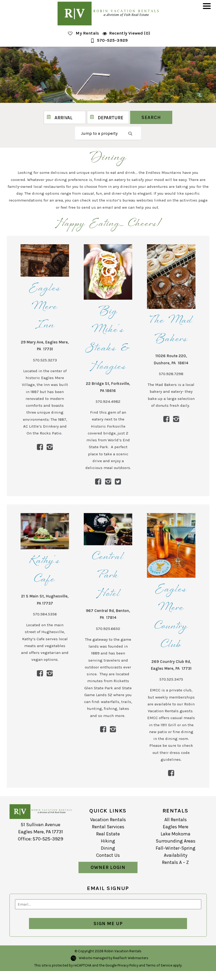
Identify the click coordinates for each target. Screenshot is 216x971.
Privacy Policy (127, 965)
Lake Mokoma (175, 834)
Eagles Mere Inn (45, 307)
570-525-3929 (112, 40)
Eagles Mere (175, 827)
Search (151, 117)
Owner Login (108, 867)
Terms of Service (159, 965)
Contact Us (108, 855)
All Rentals (175, 819)
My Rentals (87, 33)
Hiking (108, 841)
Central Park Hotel (108, 575)
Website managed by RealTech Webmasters (113, 958)
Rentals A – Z (175, 862)
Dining (108, 848)
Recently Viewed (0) (129, 33)
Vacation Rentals (108, 819)
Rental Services (108, 827)
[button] (208, 9)
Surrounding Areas (175, 841)
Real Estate (108, 834)
